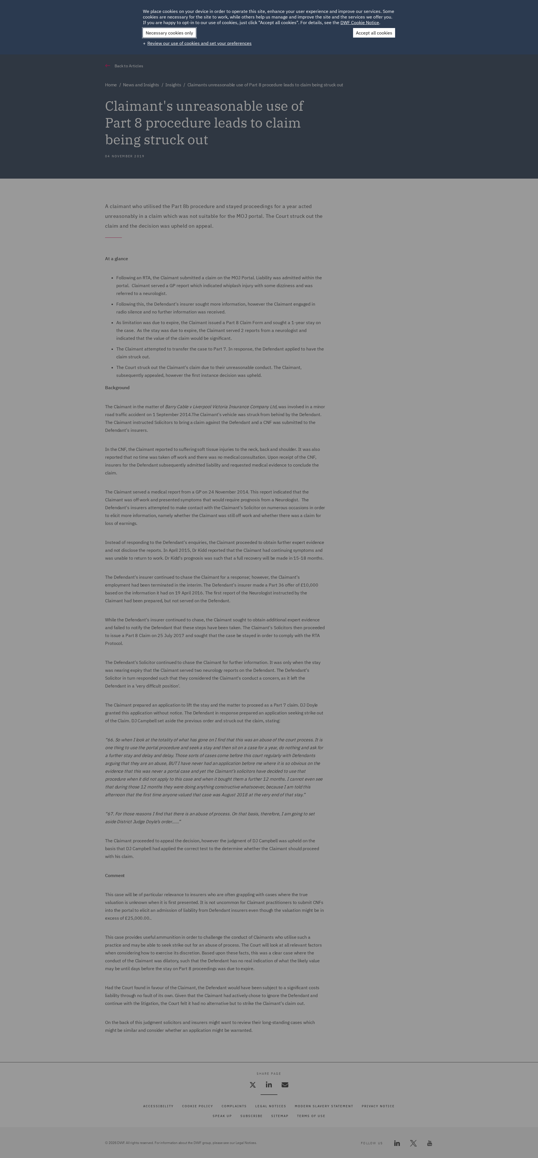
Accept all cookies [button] (374, 33)
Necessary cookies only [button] (169, 33)
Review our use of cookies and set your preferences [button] (199, 43)
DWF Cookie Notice (359, 22)
